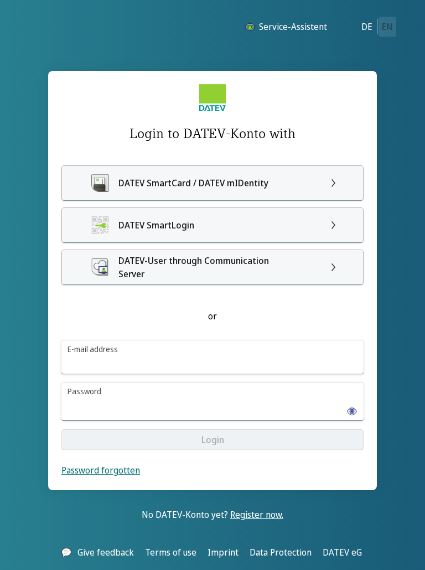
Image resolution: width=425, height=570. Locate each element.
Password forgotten (100, 470)
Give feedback (105, 552)
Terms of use (170, 552)
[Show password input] (348, 408)
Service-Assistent (293, 27)
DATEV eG (342, 552)
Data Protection (281, 552)
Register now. (256, 514)
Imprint (223, 552)
